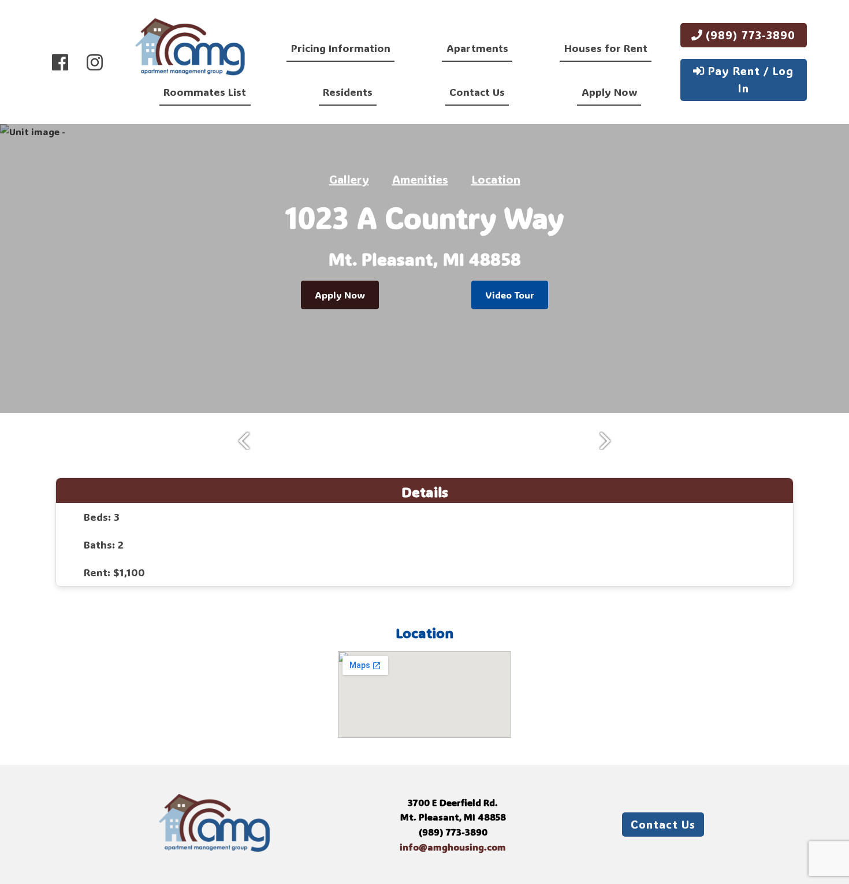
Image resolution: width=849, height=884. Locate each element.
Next (609, 440)
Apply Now (609, 92)
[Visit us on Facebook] (60, 62)
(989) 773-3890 (748, 35)
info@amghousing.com (453, 847)
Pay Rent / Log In (749, 80)
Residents (348, 92)
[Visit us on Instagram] (95, 62)
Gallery (349, 179)
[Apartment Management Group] (190, 49)
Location (495, 179)
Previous (239, 440)
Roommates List (204, 92)
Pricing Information (340, 48)
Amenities (420, 179)
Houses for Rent (605, 48)
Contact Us (477, 92)
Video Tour (509, 295)
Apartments (477, 48)
